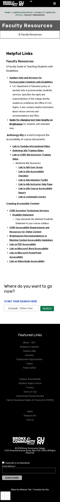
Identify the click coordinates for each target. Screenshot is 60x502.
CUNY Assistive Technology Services (29, 210)
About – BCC (29, 342)
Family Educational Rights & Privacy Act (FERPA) (30, 400)
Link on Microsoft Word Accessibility (28, 248)
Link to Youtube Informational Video (31, 146)
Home (7, 13)
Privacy (30, 387)
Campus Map (29, 351)
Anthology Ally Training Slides (28, 150)
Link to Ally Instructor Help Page (35, 184)
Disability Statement (23, 215)
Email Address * (9, 466)
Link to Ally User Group (30, 167)
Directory (29, 355)
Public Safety (29, 367)
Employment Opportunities (29, 359)
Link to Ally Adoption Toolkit (33, 180)
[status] (21, 308)
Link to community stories (32, 196)
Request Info (30, 415)
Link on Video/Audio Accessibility (26, 261)
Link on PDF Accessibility (22, 244)
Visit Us (30, 419)
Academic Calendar (29, 346)
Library (29, 363)
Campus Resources (22, 13)
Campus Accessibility (30, 379)
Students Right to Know (30, 383)
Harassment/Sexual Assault (30, 396)
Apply (30, 411)
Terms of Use (30, 391)
